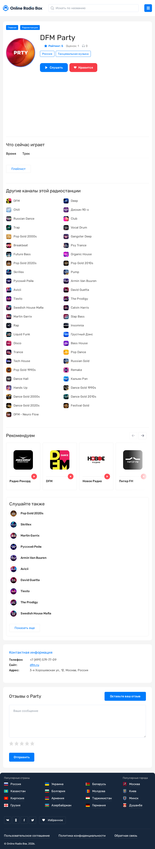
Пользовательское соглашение (27, 835)
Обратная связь (125, 835)
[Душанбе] (125, 805)
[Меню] (148, 8)
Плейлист (18, 169)
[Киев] (125, 791)
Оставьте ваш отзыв (125, 696)
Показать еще (25, 628)
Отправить (22, 757)
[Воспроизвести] (34, 476)
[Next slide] (142, 435)
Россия (47, 54)
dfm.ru (34, 665)
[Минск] (125, 798)
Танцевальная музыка (73, 54)
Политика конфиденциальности (82, 835)
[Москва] (125, 784)
